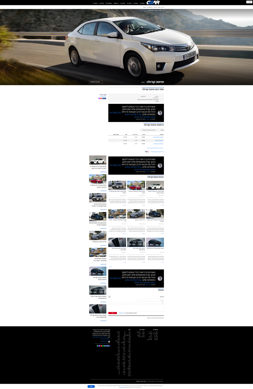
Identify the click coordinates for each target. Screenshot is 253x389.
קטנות (143, 332)
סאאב (130, 362)
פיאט (124, 369)
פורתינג (129, 369)
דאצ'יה (118, 347)
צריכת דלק (135, 134)
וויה (124, 351)
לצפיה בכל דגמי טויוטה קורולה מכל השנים (155, 148)
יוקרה (139, 333)
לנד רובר (123, 356)
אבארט (118, 336)
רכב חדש (150, 336)
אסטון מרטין (123, 342)
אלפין (130, 342)
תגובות (144, 7)
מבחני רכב (129, 3)
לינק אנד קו (118, 354)
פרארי (129, 371)
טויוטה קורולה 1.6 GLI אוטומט (158, 143)
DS (124, 332)
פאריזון (129, 366)
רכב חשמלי (116, 3)
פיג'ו (119, 369)
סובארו (124, 362)
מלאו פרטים (147, 119)
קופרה (124, 372)
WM (130, 336)
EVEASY (118, 332)
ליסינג (151, 335)
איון (124, 339)
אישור (91, 386)
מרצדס (129, 360)
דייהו (119, 348)
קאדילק (129, 372)
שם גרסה (161, 134)
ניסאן (119, 360)
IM (124, 333)
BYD (130, 332)
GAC (130, 333)
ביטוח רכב (95, 3)
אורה (130, 339)
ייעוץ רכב (150, 338)
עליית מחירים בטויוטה (99, 242)
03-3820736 (115, 113)
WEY (119, 335)
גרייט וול (123, 347)
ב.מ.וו (130, 344)
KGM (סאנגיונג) (128, 335)
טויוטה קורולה (151, 10)
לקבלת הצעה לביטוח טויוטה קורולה (157, 151)
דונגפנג (124, 348)
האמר (124, 350)
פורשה (118, 368)
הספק (144, 134)
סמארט (118, 363)
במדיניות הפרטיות (122, 387)
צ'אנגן (124, 371)
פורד (124, 368)
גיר (163, 10)
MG (124, 335)
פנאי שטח (143, 336)
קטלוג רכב (142, 3)
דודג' (130, 348)
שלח (113, 313)
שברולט (129, 375)
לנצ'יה (119, 356)
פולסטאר (118, 366)
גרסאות (159, 7)
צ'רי (119, 371)
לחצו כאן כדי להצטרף (141, 381)
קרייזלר (129, 374)
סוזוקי (119, 362)
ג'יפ (119, 345)
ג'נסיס (129, 347)
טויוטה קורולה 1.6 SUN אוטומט (158, 137)
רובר (124, 374)
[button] (104, 98)
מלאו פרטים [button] (104, 343)
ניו (124, 360)
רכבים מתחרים (150, 7)
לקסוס (129, 357)
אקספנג (118, 342)
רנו (119, 374)
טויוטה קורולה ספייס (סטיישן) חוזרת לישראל (99, 205)
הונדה (130, 351)
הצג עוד (110, 266)
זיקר (130, 353)
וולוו (119, 351)
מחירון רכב (101, 3)
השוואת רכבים (109, 3)
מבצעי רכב (122, 3)
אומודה (124, 338)
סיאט (130, 363)
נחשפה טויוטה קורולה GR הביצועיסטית (98, 297)
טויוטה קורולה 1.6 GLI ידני (159, 140)
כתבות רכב (135, 3)
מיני (130, 359)
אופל (119, 338)
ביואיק (124, 344)
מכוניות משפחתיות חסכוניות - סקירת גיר (99, 259)
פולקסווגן (129, 368)
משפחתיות (138, 332)
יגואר (130, 354)
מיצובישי (123, 359)
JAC (119, 333)
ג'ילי (124, 345)
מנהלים (143, 333)
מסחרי (139, 336)
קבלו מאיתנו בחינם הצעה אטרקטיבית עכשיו (140, 115)
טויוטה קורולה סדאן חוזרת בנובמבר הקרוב (98, 186)
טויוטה (156, 10)
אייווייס (118, 339)
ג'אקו (130, 345)
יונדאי (124, 354)
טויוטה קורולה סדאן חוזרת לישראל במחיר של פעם (98, 167)
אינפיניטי (129, 341)
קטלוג (160, 10)
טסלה (119, 353)
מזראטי (118, 357)
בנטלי (119, 344)
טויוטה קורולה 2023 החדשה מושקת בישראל (97, 224)
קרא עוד (162, 205)
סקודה (129, 365)
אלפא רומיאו (117, 341)
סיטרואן (124, 363)
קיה (119, 372)
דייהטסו (129, 350)
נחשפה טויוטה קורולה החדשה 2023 (99, 278)
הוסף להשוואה (116, 134)
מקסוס (118, 359)
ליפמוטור (129, 356)
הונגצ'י (118, 350)
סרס (119, 365)
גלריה (163, 7)
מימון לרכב (150, 333)
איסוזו (124, 341)
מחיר (126, 134)
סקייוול (124, 365)
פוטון (124, 366)
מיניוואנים (138, 335)
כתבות (155, 7)
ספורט (143, 335)
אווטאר (129, 338)
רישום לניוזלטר (149, 339)
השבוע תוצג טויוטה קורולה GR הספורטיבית (98, 316)
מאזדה (124, 357)
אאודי (124, 336)
